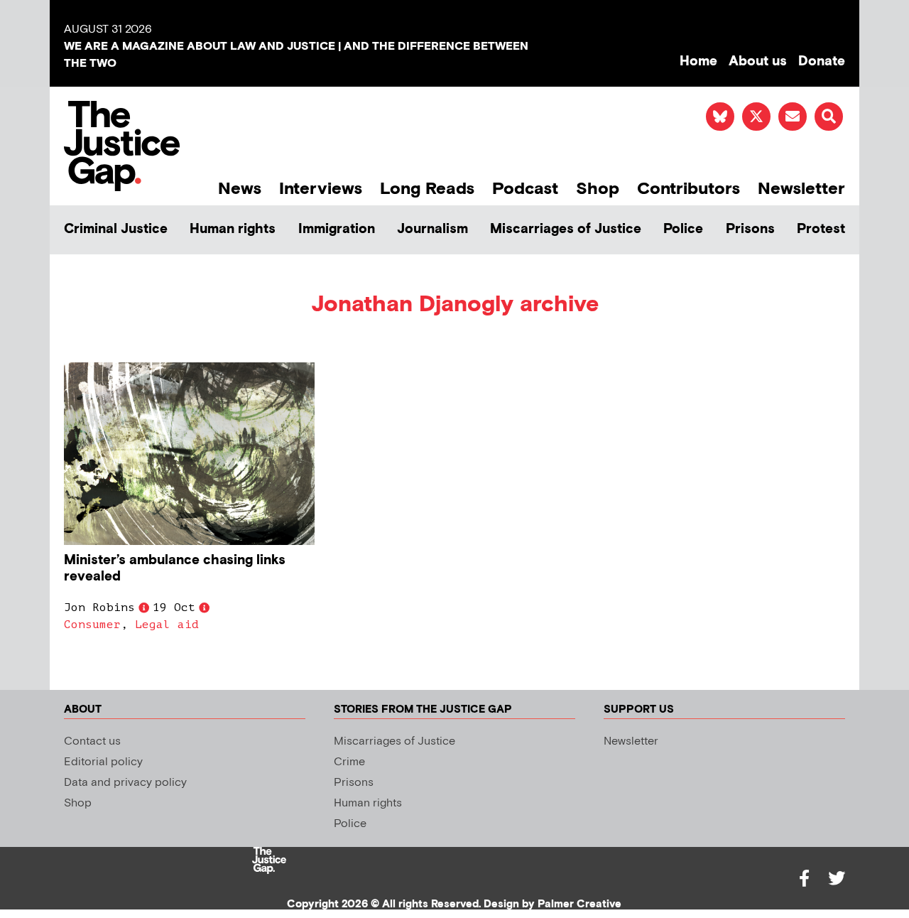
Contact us (92, 741)
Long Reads (427, 189)
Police (683, 229)
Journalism (432, 229)
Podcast (525, 189)
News (239, 189)
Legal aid (167, 624)
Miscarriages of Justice (565, 229)
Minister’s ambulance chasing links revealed (174, 568)
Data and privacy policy (125, 782)
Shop (597, 189)
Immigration (336, 229)
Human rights (233, 229)
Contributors (688, 189)
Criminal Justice (116, 229)
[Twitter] (836, 878)
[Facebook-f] (803, 878)
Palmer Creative (579, 904)
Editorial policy (103, 762)
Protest (821, 229)
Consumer (92, 624)
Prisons (750, 229)
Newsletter (801, 189)
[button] (828, 116)
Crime (349, 762)
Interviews (320, 189)
